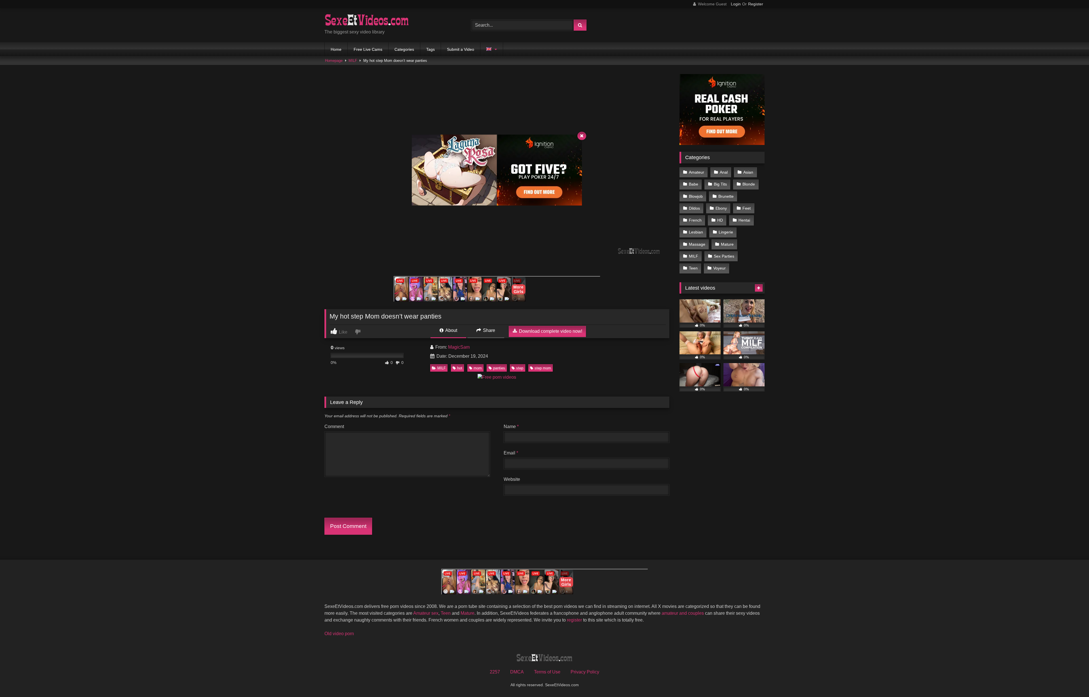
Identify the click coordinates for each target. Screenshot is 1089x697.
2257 (495, 671)
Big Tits (720, 184)
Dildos (694, 208)
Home (336, 49)
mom (478, 368)
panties (499, 368)
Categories (404, 49)
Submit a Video (460, 49)
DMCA (517, 671)
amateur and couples (683, 613)
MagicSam (459, 347)
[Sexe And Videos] (367, 21)
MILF (353, 60)
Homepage (334, 60)
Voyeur (719, 268)
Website (512, 479)
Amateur (696, 172)
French (695, 220)
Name (511, 426)
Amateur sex (425, 613)
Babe (693, 184)
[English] (491, 49)
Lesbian (696, 232)
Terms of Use (547, 671)
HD (720, 220)
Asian (748, 172)
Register (755, 4)
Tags (430, 49)
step (519, 368)
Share (488, 330)
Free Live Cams (368, 49)
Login (736, 4)
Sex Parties (724, 256)
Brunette (726, 196)
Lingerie (726, 232)
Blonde (748, 184)
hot (459, 368)
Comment (334, 426)
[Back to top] (1071, 680)
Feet (746, 208)
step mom (543, 368)
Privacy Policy (585, 671)
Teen (693, 268)
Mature (727, 244)
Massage (697, 244)
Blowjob (696, 196)
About (450, 330)
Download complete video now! (550, 331)
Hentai (744, 220)
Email (511, 452)
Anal (724, 172)
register (574, 620)
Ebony (721, 208)
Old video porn (339, 633)
